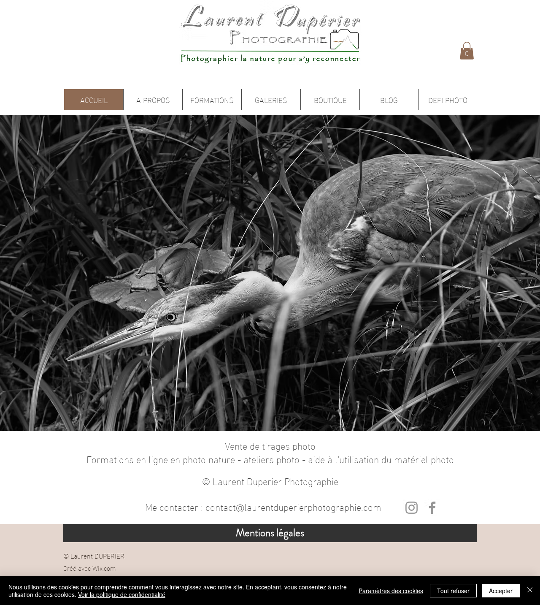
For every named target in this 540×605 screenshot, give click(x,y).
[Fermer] (530, 590)
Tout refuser (453, 590)
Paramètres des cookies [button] (391, 590)
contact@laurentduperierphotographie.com (293, 506)
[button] (466, 51)
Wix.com (104, 568)
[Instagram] (411, 507)
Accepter (501, 590)
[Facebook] (432, 507)
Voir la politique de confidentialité (121, 594)
